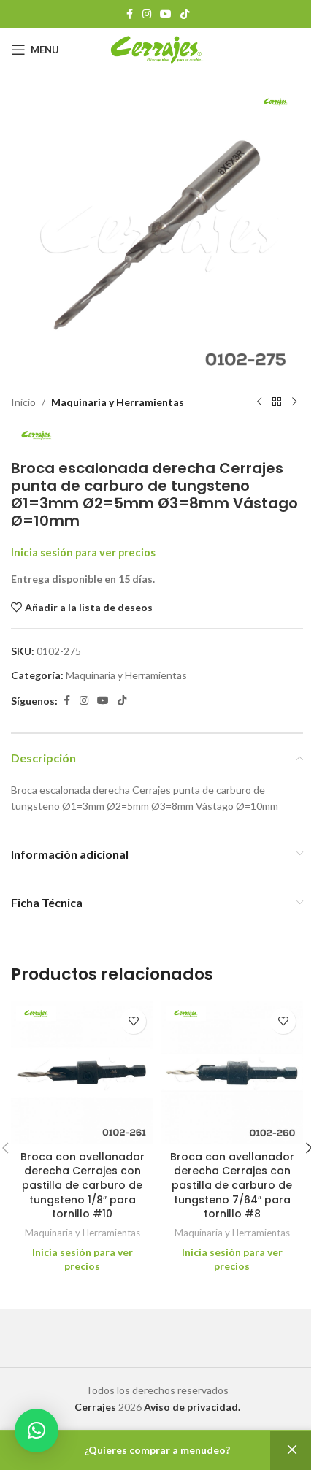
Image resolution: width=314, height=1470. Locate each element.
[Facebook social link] (129, 14)
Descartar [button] (292, 1450)
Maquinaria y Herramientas (117, 402)
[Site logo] (157, 48)
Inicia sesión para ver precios (83, 552)
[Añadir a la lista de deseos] (133, 1021)
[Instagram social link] (147, 14)
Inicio (23, 402)
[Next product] (294, 402)
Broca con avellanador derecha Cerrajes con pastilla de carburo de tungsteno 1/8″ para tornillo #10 (82, 1185)
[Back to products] (277, 402)
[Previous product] (259, 402)
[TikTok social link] (185, 14)
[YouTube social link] (166, 14)
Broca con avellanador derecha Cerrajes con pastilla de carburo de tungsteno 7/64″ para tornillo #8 (232, 1185)
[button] (36, 1430)
